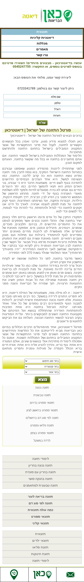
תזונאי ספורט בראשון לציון (42, 410)
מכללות (42, 43)
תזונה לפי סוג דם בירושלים (42, 418)
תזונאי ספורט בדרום (42, 402)
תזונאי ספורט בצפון (42, 433)
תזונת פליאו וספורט (42, 425)
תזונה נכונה (42, 387)
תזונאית (42, 32)
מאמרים (42, 49)
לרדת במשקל (42, 440)
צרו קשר (42, 55)
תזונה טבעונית (42, 395)
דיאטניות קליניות (42, 37)
